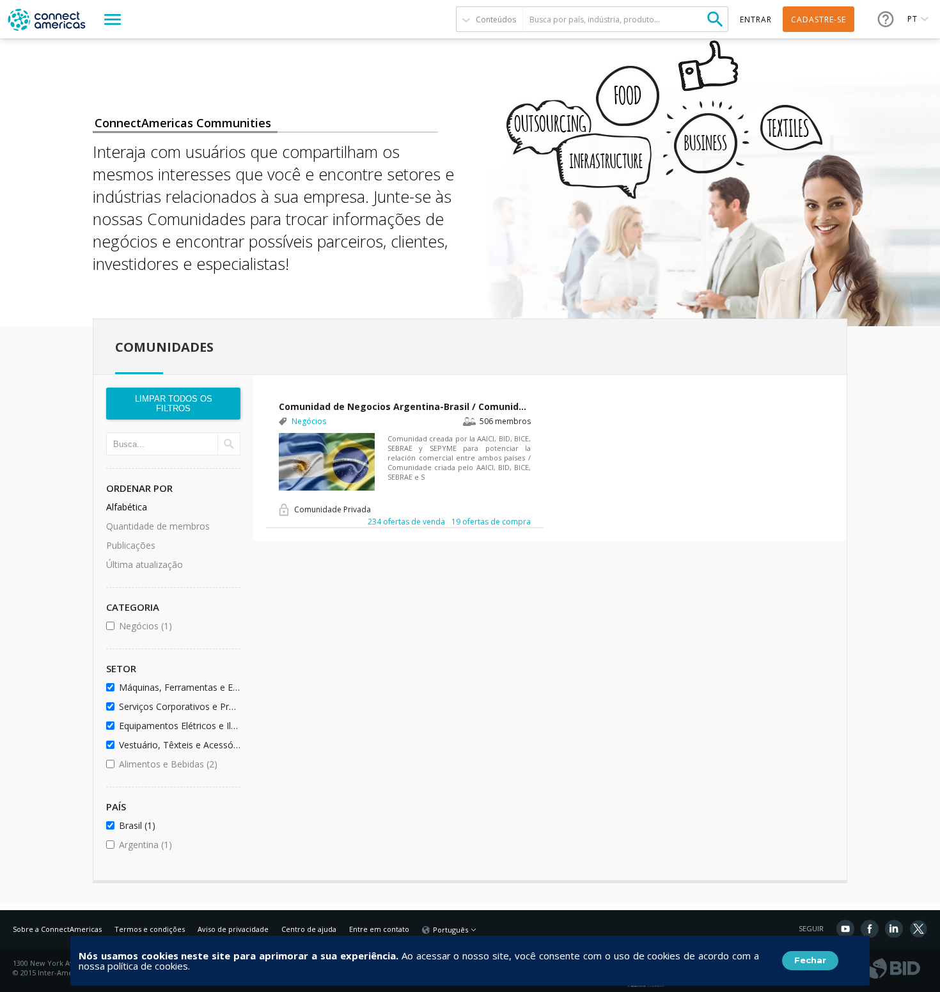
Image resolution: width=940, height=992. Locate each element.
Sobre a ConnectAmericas (57, 929)
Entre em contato (379, 929)
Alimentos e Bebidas (177, 764)
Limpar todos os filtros (173, 403)
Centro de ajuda (308, 929)
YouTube (845, 929)
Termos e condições (149, 929)
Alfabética (126, 507)
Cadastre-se (818, 19)
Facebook (870, 929)
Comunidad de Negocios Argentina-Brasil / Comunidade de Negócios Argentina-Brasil (405, 406)
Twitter (918, 929)
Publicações (130, 545)
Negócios (177, 626)
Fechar (810, 960)
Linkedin (894, 929)
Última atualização (144, 564)
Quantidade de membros (158, 526)
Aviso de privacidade (233, 929)
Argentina (177, 844)
